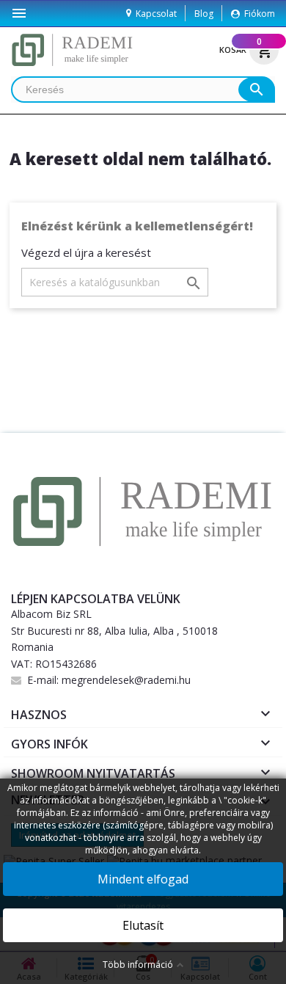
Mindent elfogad (143, 879)
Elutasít (143, 925)
